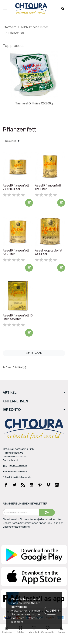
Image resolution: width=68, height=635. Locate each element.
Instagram (57, 485)
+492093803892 (17, 465)
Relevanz (10, 141)
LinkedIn (6, 492)
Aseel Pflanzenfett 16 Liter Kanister (18, 317)
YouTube (31, 485)
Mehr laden (34, 353)
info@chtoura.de (21, 477)
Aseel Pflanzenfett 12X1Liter (48, 187)
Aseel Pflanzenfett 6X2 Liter (16, 252)
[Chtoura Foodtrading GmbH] (31, 9)
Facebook (6, 485)
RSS (23, 485)
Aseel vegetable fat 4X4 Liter (48, 252)
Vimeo (48, 485)
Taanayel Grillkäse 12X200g (34, 103)
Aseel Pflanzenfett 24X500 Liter (16, 187)
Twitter (14, 485)
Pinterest (40, 485)
